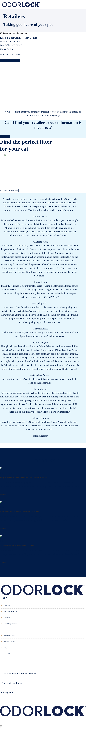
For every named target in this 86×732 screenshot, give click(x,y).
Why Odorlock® (9, 635)
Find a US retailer (9, 641)
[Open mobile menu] (74, 4)
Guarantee (7, 618)
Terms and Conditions (11, 683)
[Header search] (81, 4)
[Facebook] (2, 598)
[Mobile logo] (43, 715)
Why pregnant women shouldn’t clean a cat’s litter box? (24, 477)
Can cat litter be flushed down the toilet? (17, 545)
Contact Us (7, 654)
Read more (3, 494)
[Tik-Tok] (6, 598)
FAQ (5, 648)
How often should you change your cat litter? (19, 511)
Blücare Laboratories (10, 611)
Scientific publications (11, 624)
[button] (1, 291)
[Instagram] (4, 598)
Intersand (7, 605)
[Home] (21, 6)
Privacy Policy (8, 692)
